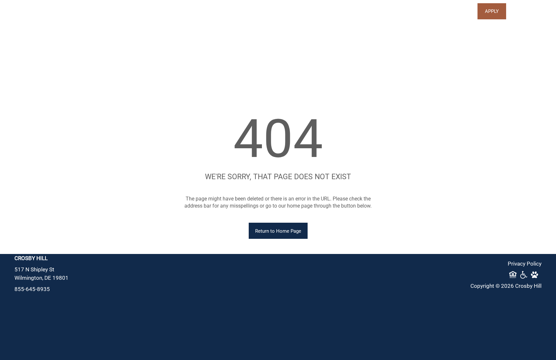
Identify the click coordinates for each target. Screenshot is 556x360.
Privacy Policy (525, 263)
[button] (491, 11)
